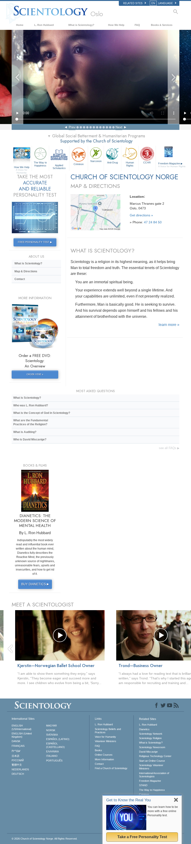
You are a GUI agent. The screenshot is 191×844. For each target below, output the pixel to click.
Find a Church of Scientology (111, 768)
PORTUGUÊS (54, 760)
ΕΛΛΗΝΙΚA (52, 751)
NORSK (50, 730)
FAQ (137, 25)
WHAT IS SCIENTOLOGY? (102, 250)
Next (119, 127)
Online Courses (104, 754)
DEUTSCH (18, 773)
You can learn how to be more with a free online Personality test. (162, 811)
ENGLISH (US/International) (21, 727)
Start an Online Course (152, 760)
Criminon (79, 164)
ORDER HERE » (35, 374)
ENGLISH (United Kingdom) (22, 735)
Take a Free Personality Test (142, 837)
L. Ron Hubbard (44, 25)
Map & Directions (25, 271)
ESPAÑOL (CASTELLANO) (55, 745)
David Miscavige (148, 751)
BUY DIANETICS (35, 584)
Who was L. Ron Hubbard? (30, 405)
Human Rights (130, 164)
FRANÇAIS (18, 745)
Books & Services (161, 25)
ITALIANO (52, 755)
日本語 (15, 755)
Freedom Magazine (169, 165)
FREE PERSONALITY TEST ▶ (35, 242)
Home (19, 25)
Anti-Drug (112, 162)
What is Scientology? (81, 25)
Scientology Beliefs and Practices (108, 731)
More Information (104, 759)
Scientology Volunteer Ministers (151, 767)
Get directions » (141, 215)
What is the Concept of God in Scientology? (41, 413)
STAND (143, 785)
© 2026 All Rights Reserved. (44, 838)
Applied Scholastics (59, 166)
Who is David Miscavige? (29, 439)
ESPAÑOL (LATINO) (57, 739)
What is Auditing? (24, 432)
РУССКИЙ (18, 760)
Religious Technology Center (155, 756)
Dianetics (144, 729)
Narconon (96, 161)
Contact (19, 279)
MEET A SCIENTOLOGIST (43, 604)
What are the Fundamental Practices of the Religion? (30, 422)
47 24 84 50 (153, 222)
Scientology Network (150, 733)
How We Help (116, 25)
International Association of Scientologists (154, 775)
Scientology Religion (150, 738)
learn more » (169, 325)
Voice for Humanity (105, 736)
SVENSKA (52, 734)
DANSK (16, 741)
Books (98, 750)
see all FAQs (169, 448)
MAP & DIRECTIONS (95, 186)
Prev (72, 127)
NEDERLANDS (20, 769)
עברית (16, 751)
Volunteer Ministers (105, 741)
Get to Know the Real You (128, 800)
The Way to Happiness (40, 164)
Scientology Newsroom (152, 747)
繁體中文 (17, 764)
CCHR (147, 162)
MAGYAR (51, 725)
